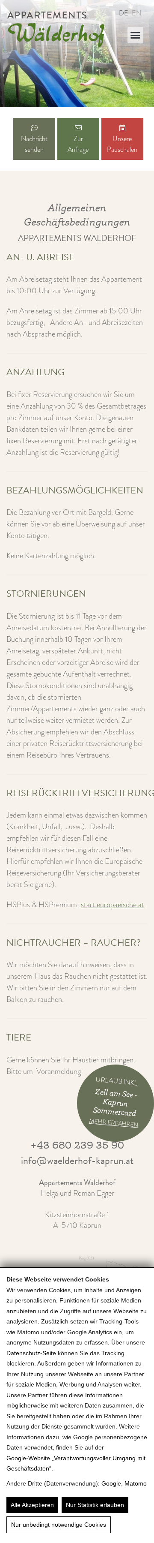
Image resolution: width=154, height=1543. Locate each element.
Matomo (135, 1483)
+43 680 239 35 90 (77, 1145)
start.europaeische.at (112, 904)
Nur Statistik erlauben (95, 1504)
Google (111, 1483)
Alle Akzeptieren (32, 1504)
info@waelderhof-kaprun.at (77, 1160)
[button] (135, 35)
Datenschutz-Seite (31, 1353)
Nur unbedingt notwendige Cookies (58, 1524)
